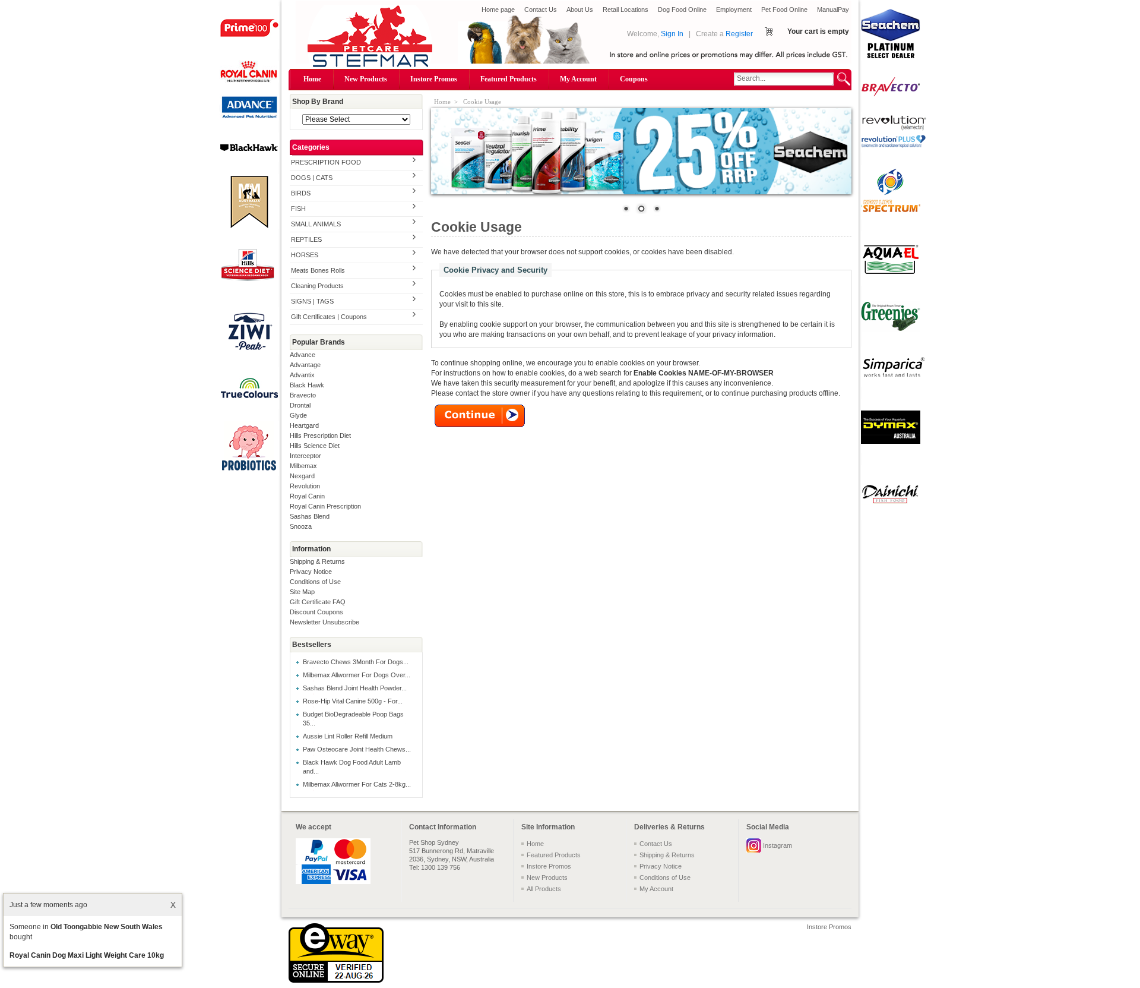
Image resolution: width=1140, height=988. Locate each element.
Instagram (777, 845)
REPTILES (306, 239)
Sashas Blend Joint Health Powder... (355, 688)
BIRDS (301, 193)
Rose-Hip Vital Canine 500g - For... (353, 701)
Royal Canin (307, 496)
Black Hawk (307, 385)
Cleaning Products (317, 285)
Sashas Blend (310, 516)
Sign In (672, 34)
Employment (734, 9)
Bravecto (303, 395)
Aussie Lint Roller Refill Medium (347, 736)
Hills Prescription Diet (320, 435)
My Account (578, 79)
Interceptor (305, 455)
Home (312, 79)
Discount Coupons (316, 611)
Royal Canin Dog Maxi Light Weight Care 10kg (87, 955)
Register (739, 34)
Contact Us (540, 9)
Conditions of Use (315, 581)
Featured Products (508, 79)
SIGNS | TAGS (312, 301)
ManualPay (833, 9)
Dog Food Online (682, 9)
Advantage (305, 364)
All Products (544, 888)
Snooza (301, 526)
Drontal (300, 405)
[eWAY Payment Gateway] (336, 980)
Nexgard (302, 475)
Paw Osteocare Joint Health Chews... (357, 749)
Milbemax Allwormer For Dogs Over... (356, 674)
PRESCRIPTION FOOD (326, 162)
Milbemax (303, 465)
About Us (579, 9)
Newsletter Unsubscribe (324, 622)
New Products (365, 79)
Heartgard (304, 425)
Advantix (302, 374)
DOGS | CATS (311, 177)
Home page (498, 9)
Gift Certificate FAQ (318, 601)
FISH (298, 208)
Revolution (305, 486)
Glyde (298, 415)
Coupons (634, 79)
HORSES (304, 254)
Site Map (302, 591)
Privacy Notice (311, 571)
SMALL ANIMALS (316, 224)
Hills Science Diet (315, 445)
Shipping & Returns (317, 561)
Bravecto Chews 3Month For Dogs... (355, 661)
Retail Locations (625, 9)
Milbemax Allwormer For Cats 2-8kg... (357, 784)
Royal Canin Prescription (325, 506)
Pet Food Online (784, 9)
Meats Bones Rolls (318, 270)
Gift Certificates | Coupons (329, 316)
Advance (302, 354)
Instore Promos (433, 79)
